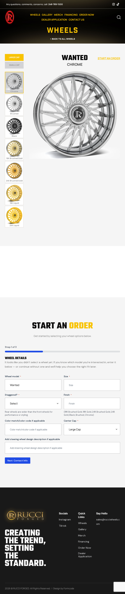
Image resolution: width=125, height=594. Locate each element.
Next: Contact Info (17, 460)
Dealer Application (54, 19)
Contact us (76, 19)
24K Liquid (14, 225)
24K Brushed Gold (14, 180)
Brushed (14, 113)
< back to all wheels (62, 39)
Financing (71, 14)
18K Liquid (14, 203)
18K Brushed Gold (14, 158)
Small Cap (14, 65)
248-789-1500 (55, 4)
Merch (58, 14)
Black (14, 136)
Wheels (35, 14)
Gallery (47, 14)
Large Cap (14, 57)
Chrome (14, 91)
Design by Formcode (63, 588)
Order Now (86, 14)
